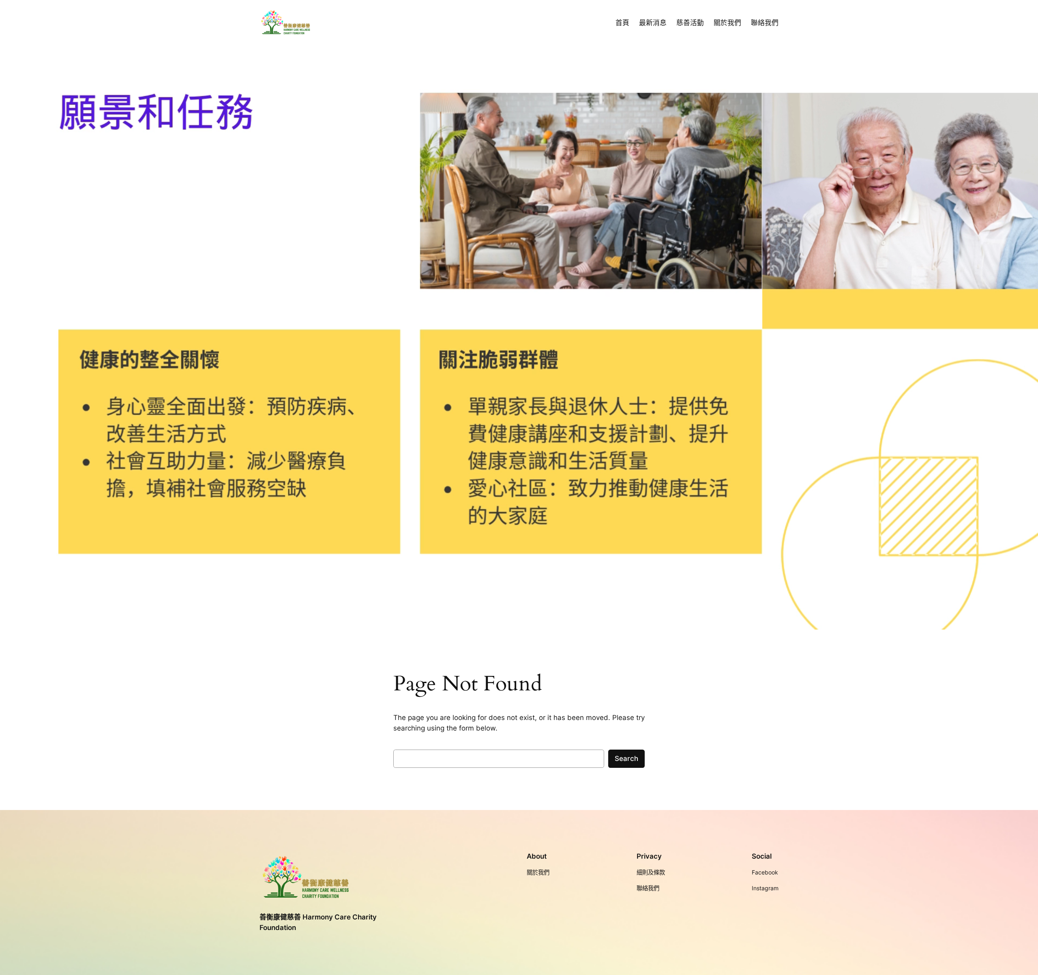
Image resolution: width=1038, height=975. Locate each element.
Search (626, 758)
